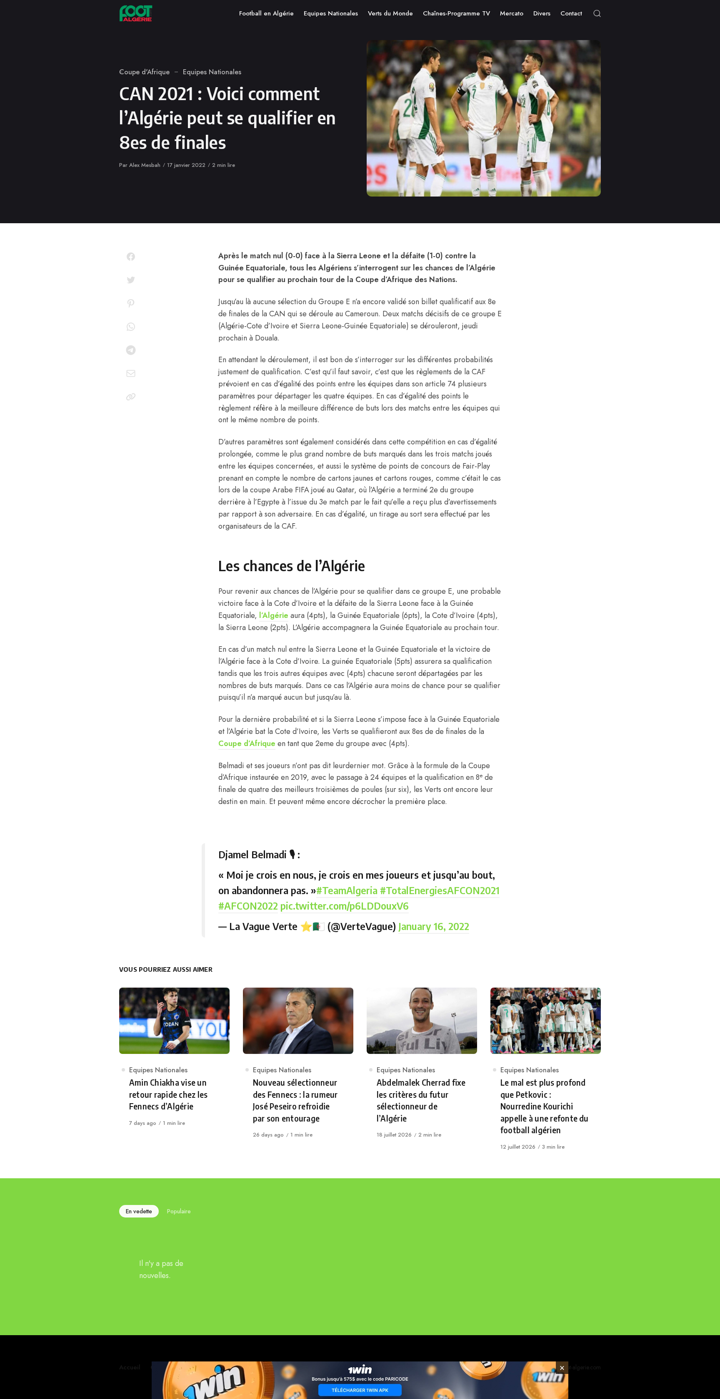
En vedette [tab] (139, 1211)
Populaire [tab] (179, 1211)
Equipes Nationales (212, 72)
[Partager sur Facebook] (130, 256)
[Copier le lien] (130, 396)
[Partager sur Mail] (130, 373)
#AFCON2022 (248, 905)
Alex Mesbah (144, 165)
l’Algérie (273, 615)
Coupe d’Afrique (246, 743)
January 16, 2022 (433, 926)
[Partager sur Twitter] (130, 280)
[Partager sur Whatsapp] (130, 326)
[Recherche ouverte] (597, 13)
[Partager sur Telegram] (130, 350)
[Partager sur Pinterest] (130, 303)
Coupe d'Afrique (144, 72)
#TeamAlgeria (347, 890)
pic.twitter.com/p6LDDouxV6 (344, 905)
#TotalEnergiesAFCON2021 (440, 890)
